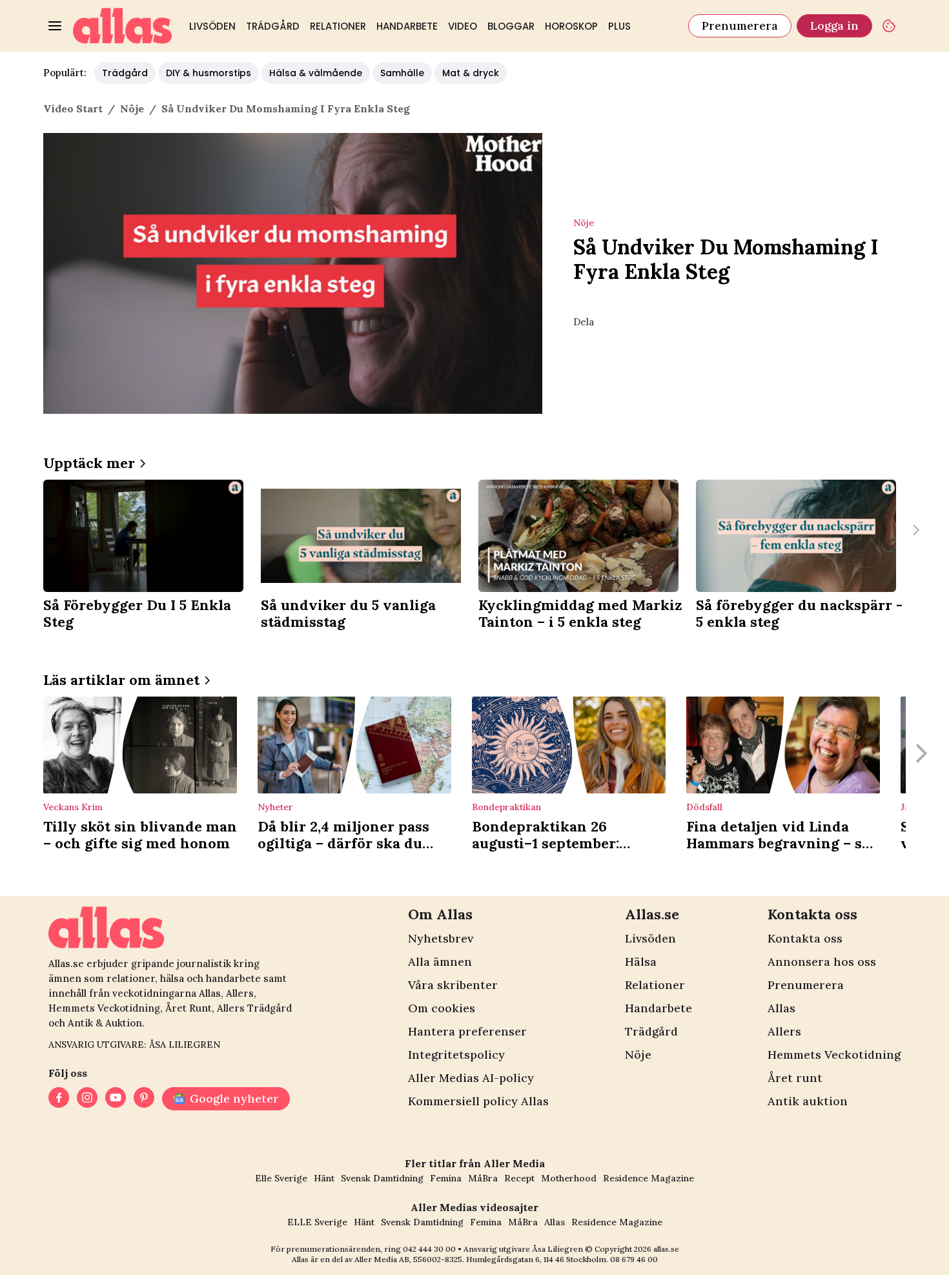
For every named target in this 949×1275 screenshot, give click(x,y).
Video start (73, 108)
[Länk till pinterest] (144, 1098)
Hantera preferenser (467, 1031)
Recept (519, 1178)
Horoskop (571, 26)
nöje (132, 108)
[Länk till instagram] (87, 1098)
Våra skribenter (453, 984)
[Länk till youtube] (115, 1098)
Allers (784, 1031)
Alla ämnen (440, 961)
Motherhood (569, 1178)
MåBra (483, 1178)
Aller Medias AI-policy (471, 1077)
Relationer (338, 26)
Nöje (638, 1054)
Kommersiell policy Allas (478, 1101)
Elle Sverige (281, 1178)
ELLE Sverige (317, 1222)
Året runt (795, 1077)
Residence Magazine (648, 1178)
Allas (781, 1008)
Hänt (324, 1178)
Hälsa (641, 961)
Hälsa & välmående (315, 72)
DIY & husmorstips (208, 72)
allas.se (666, 1249)
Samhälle (402, 72)
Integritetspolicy (456, 1054)
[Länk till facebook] (58, 1098)
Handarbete (407, 26)
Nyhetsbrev (440, 938)
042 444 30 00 (429, 1249)
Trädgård (273, 26)
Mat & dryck (470, 72)
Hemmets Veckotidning (834, 1054)
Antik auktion (808, 1101)
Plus (619, 26)
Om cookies (441, 1008)
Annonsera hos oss (822, 961)
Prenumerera (740, 25)
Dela (583, 322)
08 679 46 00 (634, 1259)
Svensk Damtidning (382, 1178)
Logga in (834, 25)
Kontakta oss (805, 938)
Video (462, 26)
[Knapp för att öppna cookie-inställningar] (889, 25)
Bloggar (511, 26)
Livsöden (212, 26)
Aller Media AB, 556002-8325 (408, 1259)
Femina (446, 1178)
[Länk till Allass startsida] (122, 26)
